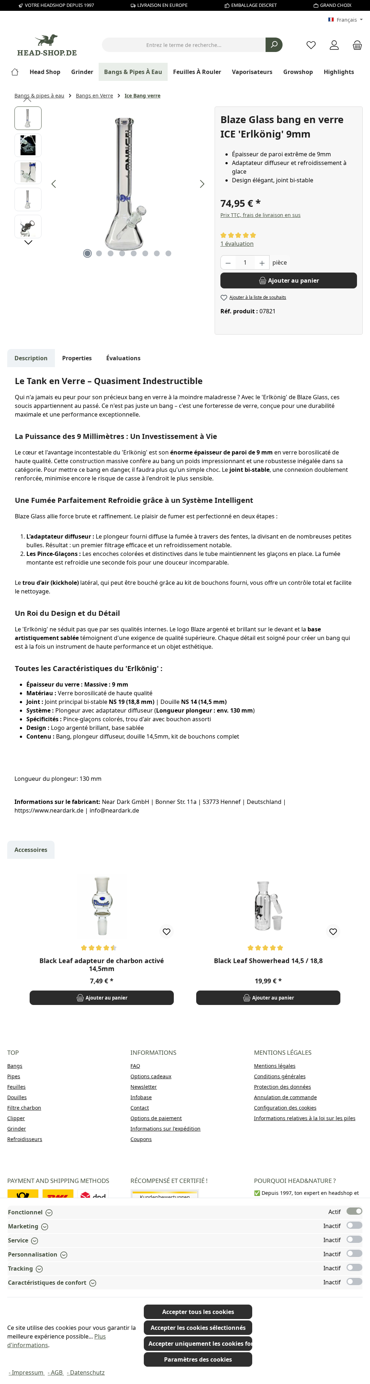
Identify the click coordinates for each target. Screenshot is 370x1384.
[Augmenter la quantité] (262, 262)
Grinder (16, 1128)
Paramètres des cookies (198, 1359)
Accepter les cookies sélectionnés (198, 1328)
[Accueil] (17, 72)
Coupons (141, 1139)
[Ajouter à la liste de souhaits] (166, 931)
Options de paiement (156, 1118)
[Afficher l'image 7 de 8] (157, 253)
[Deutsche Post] (23, 1197)
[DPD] (93, 1197)
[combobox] (184, 45)
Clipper (16, 1118)
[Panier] (355, 45)
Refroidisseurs (24, 1139)
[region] (111, 184)
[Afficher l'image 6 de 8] (145, 253)
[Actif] (354, 1211)
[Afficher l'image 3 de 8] (110, 253)
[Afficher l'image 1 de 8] (87, 253)
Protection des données (282, 1086)
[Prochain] (202, 184)
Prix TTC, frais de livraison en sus (260, 215)
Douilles (17, 1097)
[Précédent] (54, 184)
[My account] (334, 45)
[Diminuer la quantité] (228, 262)
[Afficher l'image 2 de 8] (99, 253)
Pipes (13, 1076)
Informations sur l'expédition (165, 1128)
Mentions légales (275, 1065)
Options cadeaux (150, 1076)
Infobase (141, 1097)
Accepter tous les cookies (198, 1312)
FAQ (135, 1065)
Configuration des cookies (285, 1107)
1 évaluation (237, 244)
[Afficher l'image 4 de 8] (122, 253)
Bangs (14, 1065)
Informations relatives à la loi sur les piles (305, 1118)
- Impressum (27, 1372)
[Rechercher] (274, 45)
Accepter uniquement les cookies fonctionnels (200, 1344)
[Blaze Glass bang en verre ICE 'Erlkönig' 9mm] (128, 184)
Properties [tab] (77, 358)
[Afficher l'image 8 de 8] (168, 253)
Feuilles (16, 1086)
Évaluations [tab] (123, 358)
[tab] (31, 358)
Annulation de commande (285, 1097)
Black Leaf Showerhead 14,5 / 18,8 (268, 961)
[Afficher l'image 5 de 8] (134, 253)
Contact (139, 1107)
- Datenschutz (86, 1372)
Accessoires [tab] (30, 850)
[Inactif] (354, 1225)
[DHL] (58, 1197)
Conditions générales (280, 1076)
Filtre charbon (24, 1107)
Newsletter (143, 1086)
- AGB (56, 1372)
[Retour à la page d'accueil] (47, 45)
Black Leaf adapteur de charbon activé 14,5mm (101, 964)
